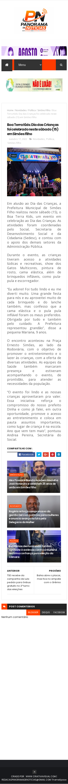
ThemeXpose (58, 779)
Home (10, 110)
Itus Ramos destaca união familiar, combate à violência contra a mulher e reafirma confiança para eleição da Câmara (33, 551)
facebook (59, 612)
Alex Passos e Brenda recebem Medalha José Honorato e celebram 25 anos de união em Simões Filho (33, 483)
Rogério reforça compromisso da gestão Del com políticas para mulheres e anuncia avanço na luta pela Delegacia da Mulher (34, 517)
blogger (33, 612)
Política (32, 110)
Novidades (20, 110)
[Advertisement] (34, 715)
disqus (46, 612)
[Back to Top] (34, 772)
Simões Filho (44, 110)
